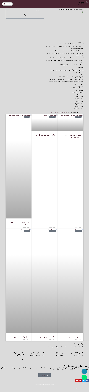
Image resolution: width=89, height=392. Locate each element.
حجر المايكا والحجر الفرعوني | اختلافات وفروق (70, 9)
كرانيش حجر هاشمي (75, 337)
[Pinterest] (80, 380)
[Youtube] (77, 380)
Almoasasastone (50, 384)
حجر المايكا (64, 112)
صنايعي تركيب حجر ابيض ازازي (45, 135)
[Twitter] (84, 380)
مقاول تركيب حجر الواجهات (21, 337)
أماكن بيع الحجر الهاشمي (47, 337)
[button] (7, 10)
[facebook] (21, 357)
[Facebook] (87, 380)
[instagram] (21, 359)
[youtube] (21, 361)
